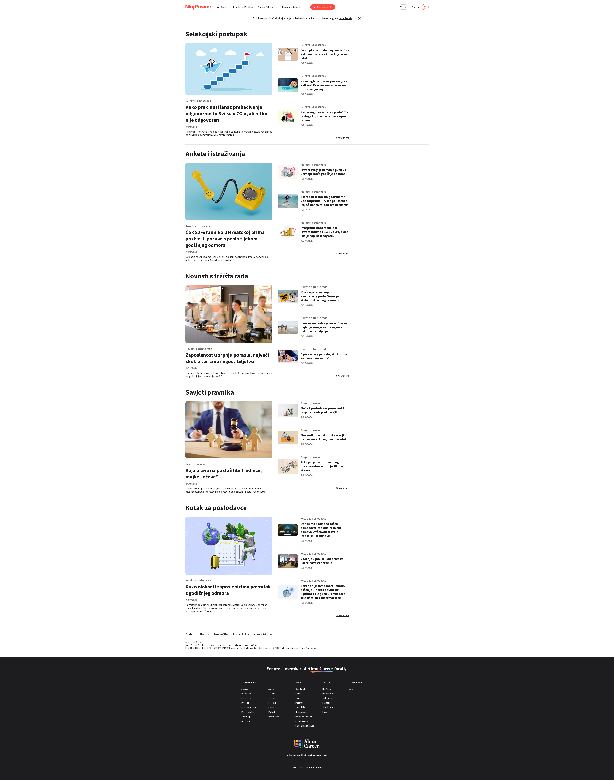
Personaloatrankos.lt (304, 716)
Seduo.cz (272, 698)
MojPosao (326, 689)
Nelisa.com (246, 721)
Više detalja (345, 18)
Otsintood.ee (301, 712)
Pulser (325, 712)
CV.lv (297, 693)
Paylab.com (273, 716)
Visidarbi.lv (300, 707)
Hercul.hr (326, 703)
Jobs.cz (244, 689)
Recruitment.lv (301, 721)
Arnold (271, 689)
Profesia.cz (246, 698)
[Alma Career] (307, 743)
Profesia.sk (246, 693)
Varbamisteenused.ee (304, 726)
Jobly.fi (352, 689)
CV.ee (297, 698)
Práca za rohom (248, 707)
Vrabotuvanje (328, 698)
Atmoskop (245, 716)
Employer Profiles (243, 7)
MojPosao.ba (328, 693)
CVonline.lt (300, 689)
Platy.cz (271, 707)
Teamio (271, 693)
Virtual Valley (328, 707)
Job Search (222, 7)
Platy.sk (271, 712)
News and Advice (291, 7)
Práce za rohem (248, 712)
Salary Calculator (267, 7)
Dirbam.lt (299, 703)
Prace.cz (245, 703)
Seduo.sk (272, 703)
